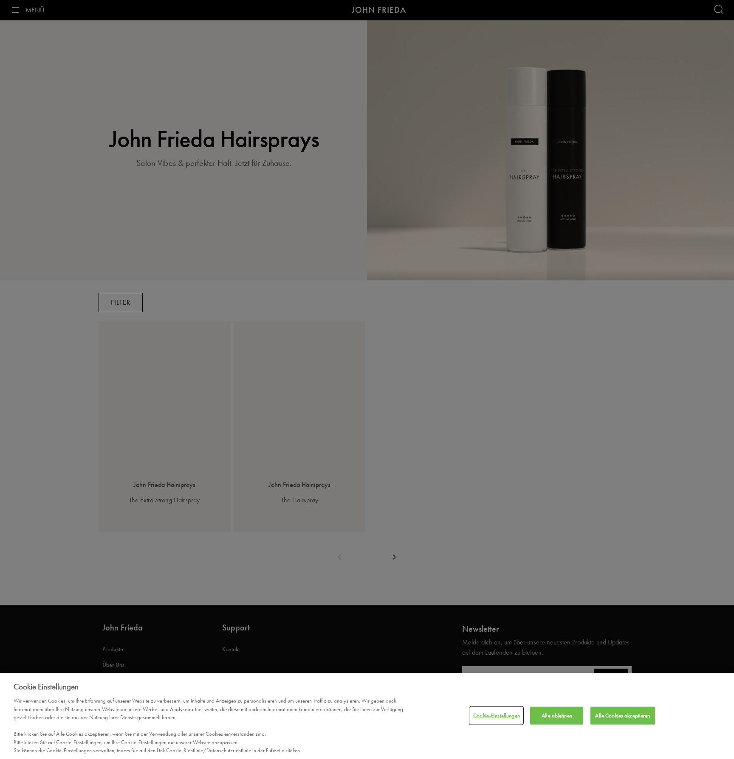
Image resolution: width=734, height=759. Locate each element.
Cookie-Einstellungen (496, 715)
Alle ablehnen (557, 715)
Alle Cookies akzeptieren (622, 715)
